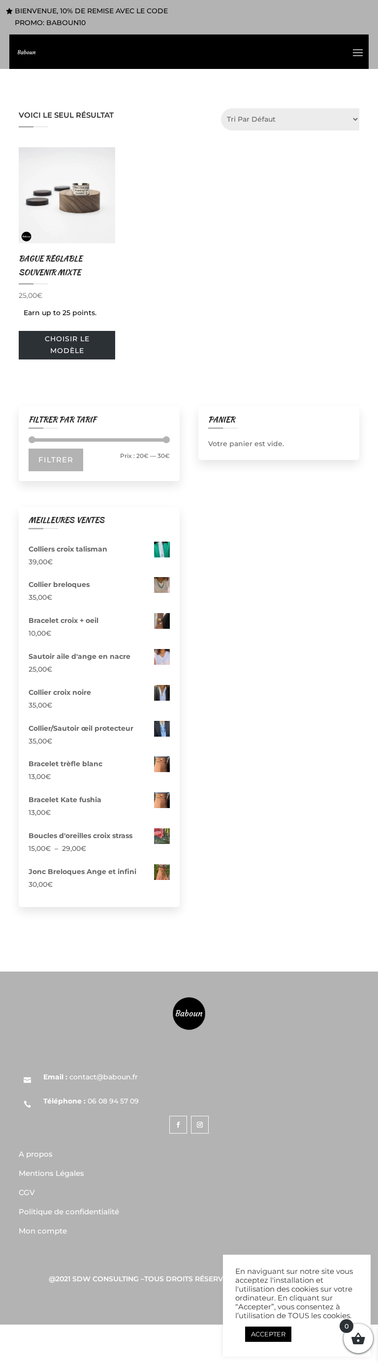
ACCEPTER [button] (268, 1334)
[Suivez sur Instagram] (200, 1125)
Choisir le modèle (67, 344)
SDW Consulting (105, 1278)
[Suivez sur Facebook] (178, 1125)
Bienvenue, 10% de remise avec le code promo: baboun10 (91, 16)
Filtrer (55, 459)
